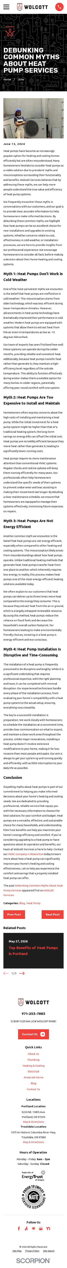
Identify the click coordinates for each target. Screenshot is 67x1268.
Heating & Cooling (33, 1065)
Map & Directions (33, 1121)
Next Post (53, 914)
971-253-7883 (33, 1014)
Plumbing (33, 1059)
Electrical (33, 1071)
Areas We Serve (33, 1077)
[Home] (32, 7)
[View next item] (21, 973)
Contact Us (30, 1034)
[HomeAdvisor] (33, 1228)
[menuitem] (17, 1251)
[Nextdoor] (48, 1228)
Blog (22, 903)
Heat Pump (33, 903)
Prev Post (14, 914)
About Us (33, 1053)
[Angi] (26, 1228)
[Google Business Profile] (41, 1228)
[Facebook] (19, 1228)
